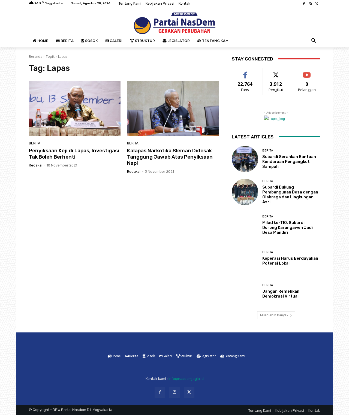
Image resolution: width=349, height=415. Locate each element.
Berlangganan (307, 72)
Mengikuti (276, 72)
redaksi (35, 165)
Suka (245, 72)
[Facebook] (303, 3)
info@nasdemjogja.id (186, 379)
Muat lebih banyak (274, 315)
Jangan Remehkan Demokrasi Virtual (280, 294)
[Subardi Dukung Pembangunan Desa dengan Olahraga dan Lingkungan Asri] (245, 192)
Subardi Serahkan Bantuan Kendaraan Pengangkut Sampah (289, 161)
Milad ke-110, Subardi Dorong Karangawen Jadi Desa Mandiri (287, 227)
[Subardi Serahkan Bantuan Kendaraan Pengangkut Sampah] (245, 159)
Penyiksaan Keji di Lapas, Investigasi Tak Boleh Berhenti (74, 153)
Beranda (35, 56)
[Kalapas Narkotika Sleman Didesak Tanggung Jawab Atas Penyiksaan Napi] (173, 108)
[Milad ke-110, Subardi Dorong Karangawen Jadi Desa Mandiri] (245, 225)
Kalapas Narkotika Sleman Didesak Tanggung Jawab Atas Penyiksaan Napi (170, 156)
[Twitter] (317, 3)
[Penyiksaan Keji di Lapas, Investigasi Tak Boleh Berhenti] (75, 108)
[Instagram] (310, 3)
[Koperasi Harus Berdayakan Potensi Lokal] (245, 258)
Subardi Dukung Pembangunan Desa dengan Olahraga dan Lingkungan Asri (290, 194)
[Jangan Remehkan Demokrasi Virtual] (245, 291)
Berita (34, 143)
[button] (313, 40)
